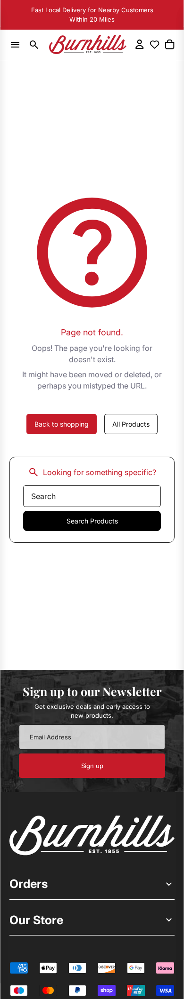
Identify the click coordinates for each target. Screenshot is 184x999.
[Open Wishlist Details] (154, 44)
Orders (28, 884)
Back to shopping (61, 424)
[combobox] (92, 496)
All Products (131, 424)
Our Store (36, 920)
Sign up (92, 765)
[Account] (139, 44)
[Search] (34, 44)
